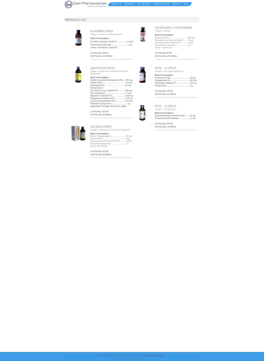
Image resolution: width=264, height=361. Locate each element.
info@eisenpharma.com (153, 355)
